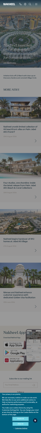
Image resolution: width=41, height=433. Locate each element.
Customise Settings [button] (21, 428)
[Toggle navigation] (36, 4)
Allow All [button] (20, 424)
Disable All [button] (20, 419)
